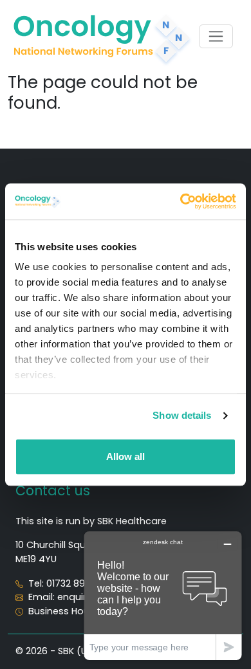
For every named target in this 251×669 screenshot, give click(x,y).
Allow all (125, 456)
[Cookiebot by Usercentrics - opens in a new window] (180, 201)
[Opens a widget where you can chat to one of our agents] (162, 595)
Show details (182, 415)
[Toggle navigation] (216, 36)
